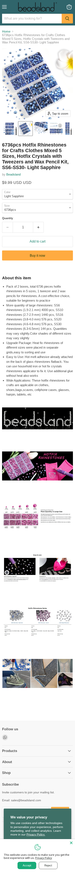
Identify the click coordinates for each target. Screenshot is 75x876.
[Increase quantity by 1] (38, 227)
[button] (10, 128)
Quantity (7, 218)
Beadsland (13, 174)
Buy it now (37, 255)
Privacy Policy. (35, 834)
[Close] (71, 843)
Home (6, 31)
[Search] (67, 18)
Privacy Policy (43, 858)
